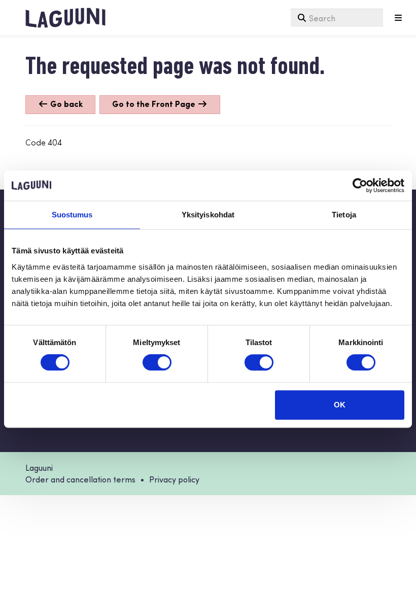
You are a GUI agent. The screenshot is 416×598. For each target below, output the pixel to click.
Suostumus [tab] (72, 214)
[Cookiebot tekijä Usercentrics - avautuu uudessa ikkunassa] (360, 185)
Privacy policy (174, 479)
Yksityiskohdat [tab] (208, 214)
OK (339, 404)
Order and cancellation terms (80, 479)
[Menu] (398, 17)
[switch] (157, 362)
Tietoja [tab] (344, 214)
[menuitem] (337, 17)
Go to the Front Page (154, 103)
